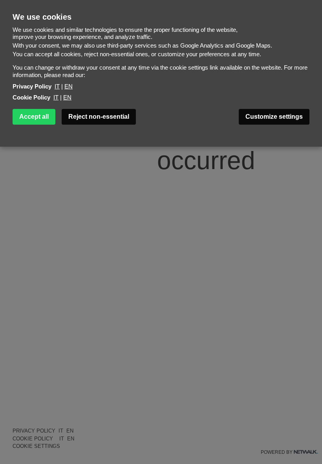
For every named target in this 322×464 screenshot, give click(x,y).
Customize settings (274, 116)
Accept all (34, 116)
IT (57, 86)
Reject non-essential (98, 116)
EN (68, 86)
